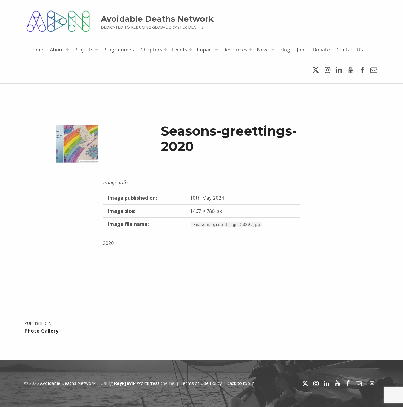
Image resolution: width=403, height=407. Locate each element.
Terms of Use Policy (201, 383)
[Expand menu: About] (67, 49)
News (263, 49)
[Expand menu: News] (273, 49)
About (57, 49)
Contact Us (350, 49)
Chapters (151, 49)
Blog (284, 49)
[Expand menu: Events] (190, 49)
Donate (321, 49)
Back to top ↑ (240, 383)
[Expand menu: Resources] (250, 49)
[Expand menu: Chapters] (165, 49)
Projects (83, 49)
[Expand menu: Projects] (96, 49)
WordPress (148, 383)
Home (36, 49)
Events (179, 49)
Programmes (118, 49)
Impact (205, 49)
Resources (235, 49)
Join (301, 49)
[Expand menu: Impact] (216, 49)
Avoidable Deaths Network (157, 19)
